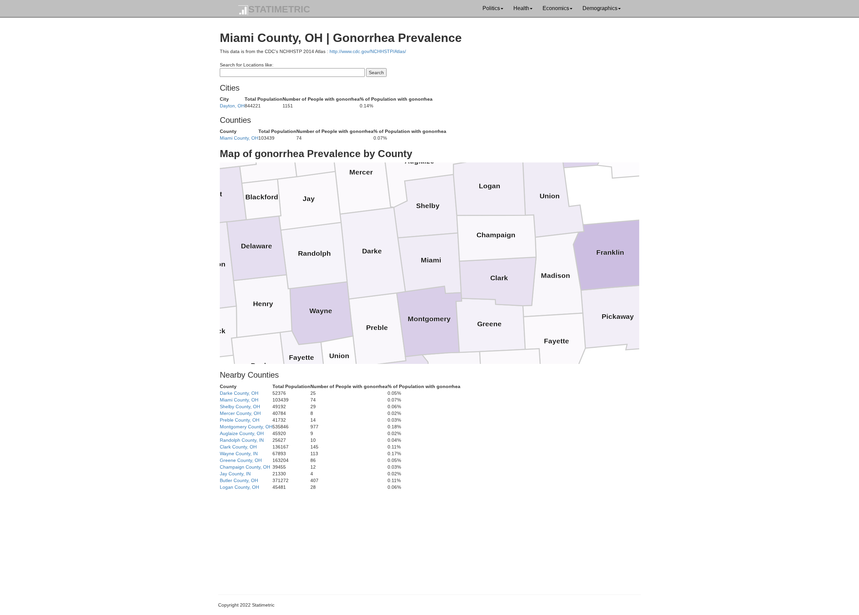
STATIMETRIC (279, 9)
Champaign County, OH (245, 467)
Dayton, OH (232, 105)
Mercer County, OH (240, 413)
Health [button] (521, 8)
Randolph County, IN (242, 440)
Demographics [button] (600, 8)
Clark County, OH (238, 447)
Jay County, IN (235, 473)
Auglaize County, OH (242, 433)
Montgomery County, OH (246, 426)
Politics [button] (491, 8)
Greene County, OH (241, 460)
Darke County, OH (239, 393)
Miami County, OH (239, 138)
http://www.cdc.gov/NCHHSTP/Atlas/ (368, 51)
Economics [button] (556, 8)
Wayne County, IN (239, 453)
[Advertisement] (421, 537)
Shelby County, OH (240, 406)
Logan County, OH (239, 487)
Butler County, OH (239, 480)
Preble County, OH (239, 420)
